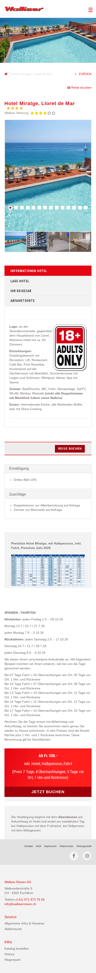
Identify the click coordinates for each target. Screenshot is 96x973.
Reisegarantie (84, 846)
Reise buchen (70, 448)
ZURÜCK (85, 74)
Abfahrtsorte (22, 301)
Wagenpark (12, 959)
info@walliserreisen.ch (20, 904)
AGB (38, 846)
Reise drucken (81, 87)
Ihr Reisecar (20, 291)
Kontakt (29, 846)
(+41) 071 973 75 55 (30, 899)
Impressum (50, 846)
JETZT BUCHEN (48, 792)
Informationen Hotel (28, 271)
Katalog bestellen (16, 948)
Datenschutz (66, 846)
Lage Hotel (19, 281)
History (9, 954)
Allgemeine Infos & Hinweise (24, 923)
